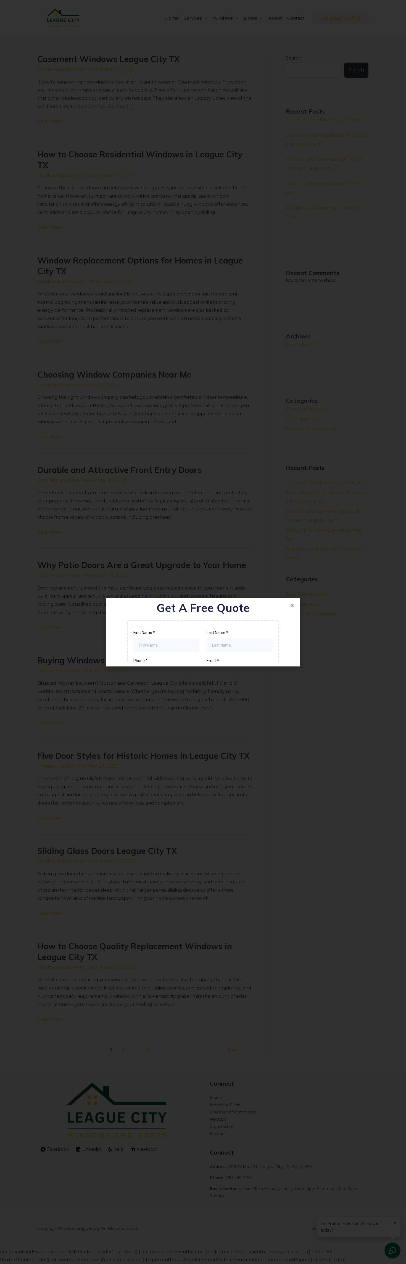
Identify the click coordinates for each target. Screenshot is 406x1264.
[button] (292, 605)
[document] (203, 632)
